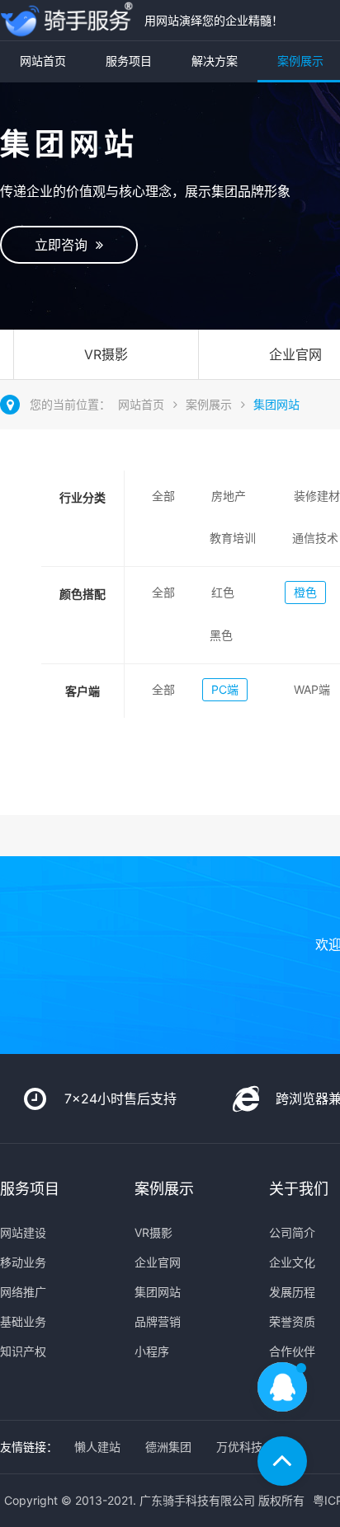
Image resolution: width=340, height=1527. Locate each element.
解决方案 (214, 61)
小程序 (152, 1351)
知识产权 (23, 1351)
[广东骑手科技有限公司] (68, 20)
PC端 (224, 689)
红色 (222, 592)
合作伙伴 (292, 1351)
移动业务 (23, 1262)
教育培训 (233, 538)
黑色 (221, 635)
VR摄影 (106, 354)
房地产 (228, 496)
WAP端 (312, 689)
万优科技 (239, 1447)
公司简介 (292, 1232)
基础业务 (23, 1321)
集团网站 (276, 404)
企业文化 (292, 1262)
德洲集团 (168, 1447)
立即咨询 (65, 245)
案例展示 (209, 404)
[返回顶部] (282, 1461)
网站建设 (23, 1232)
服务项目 (129, 61)
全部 (163, 496)
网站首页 (43, 61)
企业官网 (158, 1262)
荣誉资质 (292, 1321)
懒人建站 (97, 1447)
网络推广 (23, 1292)
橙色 (305, 592)
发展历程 (292, 1292)
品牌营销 (158, 1321)
